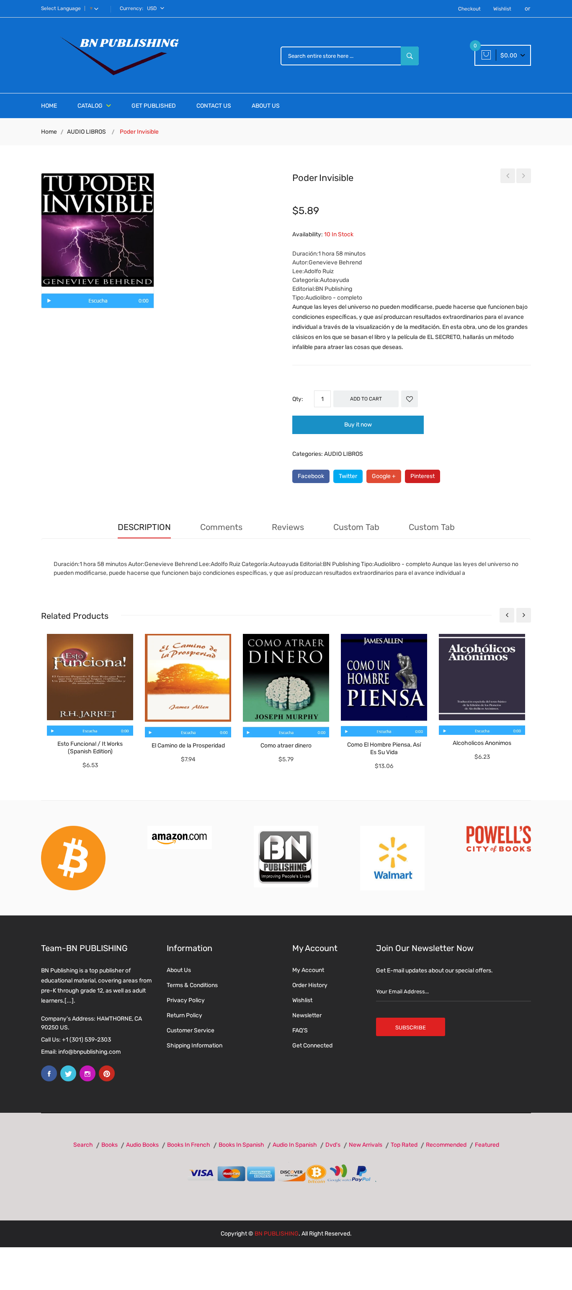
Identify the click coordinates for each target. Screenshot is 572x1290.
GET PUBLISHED (153, 105)
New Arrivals (365, 1144)
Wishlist (502, 9)
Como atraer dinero (286, 745)
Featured (487, 1144)
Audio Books (142, 1144)
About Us (179, 970)
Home (49, 131)
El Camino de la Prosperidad (188, 745)
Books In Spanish (241, 1144)
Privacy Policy (186, 1000)
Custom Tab (356, 527)
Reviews (288, 527)
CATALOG (90, 105)
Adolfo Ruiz (319, 271)
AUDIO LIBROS (86, 131)
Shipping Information (194, 1045)
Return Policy (184, 1015)
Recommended (446, 1144)
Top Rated (404, 1144)
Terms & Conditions (192, 985)
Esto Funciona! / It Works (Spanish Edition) (90, 747)
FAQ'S (300, 1030)
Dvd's (332, 1144)
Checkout (469, 9)
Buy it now (358, 424)
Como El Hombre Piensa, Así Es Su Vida (384, 748)
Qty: (297, 399)
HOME (49, 105)
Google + (384, 476)
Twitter (348, 476)
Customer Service (190, 1030)
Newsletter (307, 1015)
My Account (308, 970)
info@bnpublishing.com (89, 1051)
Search (83, 1144)
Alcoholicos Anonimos (482, 743)
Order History (309, 985)
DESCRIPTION (144, 527)
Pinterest (422, 476)
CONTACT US (213, 105)
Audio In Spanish (295, 1144)
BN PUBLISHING (277, 1233)
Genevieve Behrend (335, 262)
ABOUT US (266, 105)
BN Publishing (333, 288)
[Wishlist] (409, 398)
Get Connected (312, 1045)
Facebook (311, 476)
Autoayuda (334, 280)
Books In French (188, 1144)
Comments (221, 527)
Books (109, 1144)
